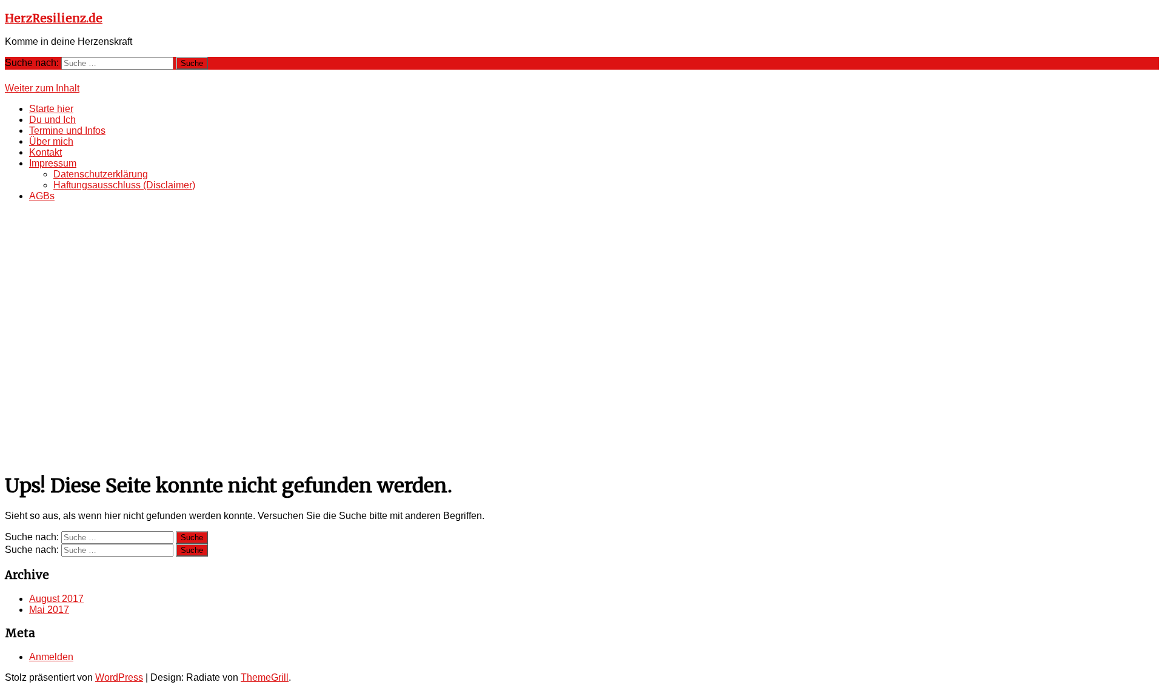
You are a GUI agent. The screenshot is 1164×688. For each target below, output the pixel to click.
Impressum (52, 163)
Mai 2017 (49, 609)
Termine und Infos (67, 130)
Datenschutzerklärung (100, 174)
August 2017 (56, 599)
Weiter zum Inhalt (42, 88)
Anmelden (51, 657)
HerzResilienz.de (53, 18)
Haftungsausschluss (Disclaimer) (124, 185)
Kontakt (45, 152)
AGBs (42, 196)
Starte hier (51, 109)
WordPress (119, 677)
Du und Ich (52, 119)
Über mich (51, 141)
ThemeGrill (265, 677)
